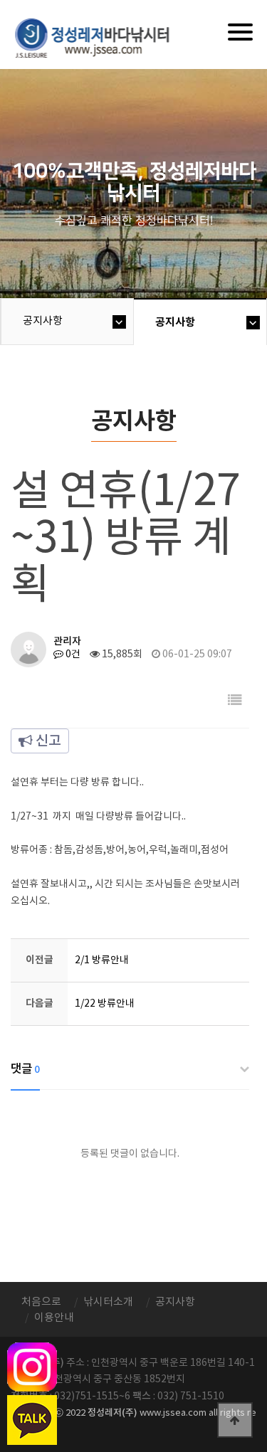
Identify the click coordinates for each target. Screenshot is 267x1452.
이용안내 (54, 1318)
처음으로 (41, 1302)
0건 (71, 654)
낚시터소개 (108, 1302)
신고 (47, 741)
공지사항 (43, 321)
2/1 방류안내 (102, 960)
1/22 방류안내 (105, 1003)
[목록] (235, 701)
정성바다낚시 (101, 37)
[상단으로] (235, 1420)
